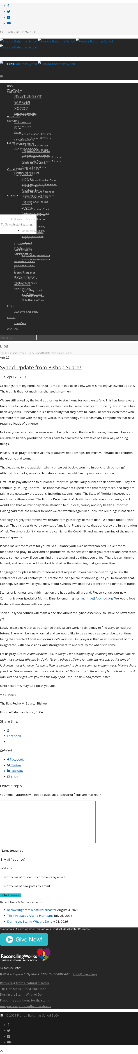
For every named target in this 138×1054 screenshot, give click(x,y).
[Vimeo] (8, 17)
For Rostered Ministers (26, 172)
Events (11, 306)
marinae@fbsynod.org (97, 598)
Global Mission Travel (33, 300)
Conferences (21, 109)
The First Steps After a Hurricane (30, 915)
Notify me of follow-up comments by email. (35, 877)
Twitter (15, 765)
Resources (13, 116)
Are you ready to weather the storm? (25, 1006)
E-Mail (15, 777)
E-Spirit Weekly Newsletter (36, 255)
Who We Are (14, 91)
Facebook (16, 759)
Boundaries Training (33, 190)
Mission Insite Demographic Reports (41, 161)
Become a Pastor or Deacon (29, 219)
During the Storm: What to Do (28, 921)
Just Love (19, 271)
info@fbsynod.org (85, 974)
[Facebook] (8, 6)
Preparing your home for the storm (25, 1000)
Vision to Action (22, 122)
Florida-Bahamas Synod (13, 352)
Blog (30, 352)
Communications (23, 253)
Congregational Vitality (34, 167)
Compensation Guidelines (36, 155)
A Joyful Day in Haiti (32, 290)
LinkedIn (16, 771)
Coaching (27, 207)
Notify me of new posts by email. (27, 886)
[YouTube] (9, 23)
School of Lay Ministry (33, 230)
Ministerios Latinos (24, 265)
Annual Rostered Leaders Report (39, 180)
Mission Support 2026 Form (36, 133)
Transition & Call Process (35, 149)
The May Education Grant (35, 209)
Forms (17, 132)
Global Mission (22, 288)
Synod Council (22, 103)
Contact (12, 169)
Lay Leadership (22, 225)
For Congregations (24, 143)
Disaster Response (24, 272)
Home (10, 85)
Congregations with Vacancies (38, 196)
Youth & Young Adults (26, 282)
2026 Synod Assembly (26, 311)
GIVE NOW (13, 195)
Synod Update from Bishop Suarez (41, 367)
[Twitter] (8, 11)
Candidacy (27, 174)
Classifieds (20, 175)
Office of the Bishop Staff (28, 97)
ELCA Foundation (23, 248)
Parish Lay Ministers (32, 236)
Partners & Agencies (25, 114)
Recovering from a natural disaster (31, 910)
